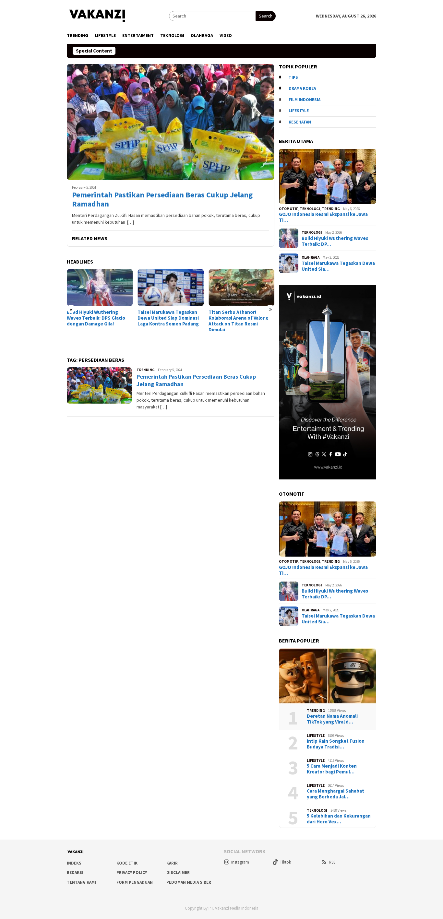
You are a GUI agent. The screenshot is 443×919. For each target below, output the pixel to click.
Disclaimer (178, 872)
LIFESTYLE (316, 735)
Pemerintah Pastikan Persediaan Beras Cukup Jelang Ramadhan (162, 199)
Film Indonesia (304, 99)
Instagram (240, 862)
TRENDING (146, 370)
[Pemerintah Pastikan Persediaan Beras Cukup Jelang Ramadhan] (170, 122)
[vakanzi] (97, 15)
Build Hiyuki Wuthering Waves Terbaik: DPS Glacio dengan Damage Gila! (96, 318)
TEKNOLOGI (310, 208)
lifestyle (299, 110)
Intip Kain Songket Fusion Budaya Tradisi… (336, 744)
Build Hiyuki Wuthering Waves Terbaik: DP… (335, 241)
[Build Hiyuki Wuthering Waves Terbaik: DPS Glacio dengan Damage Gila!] (100, 287)
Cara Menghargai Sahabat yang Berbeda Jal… (335, 794)
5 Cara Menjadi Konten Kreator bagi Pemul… (332, 769)
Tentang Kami (81, 882)
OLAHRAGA (310, 257)
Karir (172, 863)
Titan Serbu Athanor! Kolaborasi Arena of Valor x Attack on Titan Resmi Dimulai (238, 321)
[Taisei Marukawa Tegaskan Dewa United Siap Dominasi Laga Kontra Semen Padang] (170, 287)
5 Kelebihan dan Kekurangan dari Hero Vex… (339, 819)
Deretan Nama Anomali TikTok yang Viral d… (332, 719)
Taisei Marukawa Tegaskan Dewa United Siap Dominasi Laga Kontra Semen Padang (168, 318)
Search (265, 16)
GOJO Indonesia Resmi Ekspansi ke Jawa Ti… (323, 217)
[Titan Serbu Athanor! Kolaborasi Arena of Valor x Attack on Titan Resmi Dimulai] (241, 287)
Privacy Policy (131, 872)
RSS (332, 862)
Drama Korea (302, 88)
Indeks (74, 863)
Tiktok (285, 862)
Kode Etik (127, 863)
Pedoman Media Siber (188, 882)
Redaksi (75, 872)
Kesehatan (300, 122)
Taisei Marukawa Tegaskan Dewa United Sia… (338, 266)
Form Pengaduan (134, 882)
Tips (293, 77)
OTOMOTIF (288, 208)
